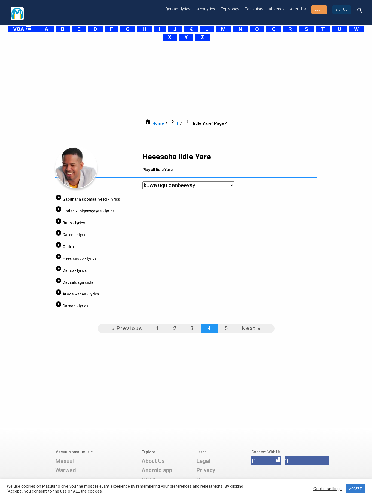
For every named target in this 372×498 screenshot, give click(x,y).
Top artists (254, 9)
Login (319, 9)
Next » (251, 328)
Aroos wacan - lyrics (77, 294)
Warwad (65, 470)
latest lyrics (205, 9)
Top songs (230, 9)
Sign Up (341, 9)
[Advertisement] (172, 79)
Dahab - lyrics (71, 270)
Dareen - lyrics (72, 235)
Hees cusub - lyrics (76, 258)
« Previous (126, 328)
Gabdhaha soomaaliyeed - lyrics (87, 199)
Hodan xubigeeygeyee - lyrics (85, 211)
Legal (203, 461)
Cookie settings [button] (327, 488)
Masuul (64, 461)
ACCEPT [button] (355, 489)
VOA (22, 29)
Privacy (205, 470)
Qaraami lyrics (177, 9)
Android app (157, 470)
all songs (277, 9)
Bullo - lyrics (70, 223)
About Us (298, 9)
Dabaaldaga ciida (74, 282)
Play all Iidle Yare (157, 169)
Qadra (64, 247)
